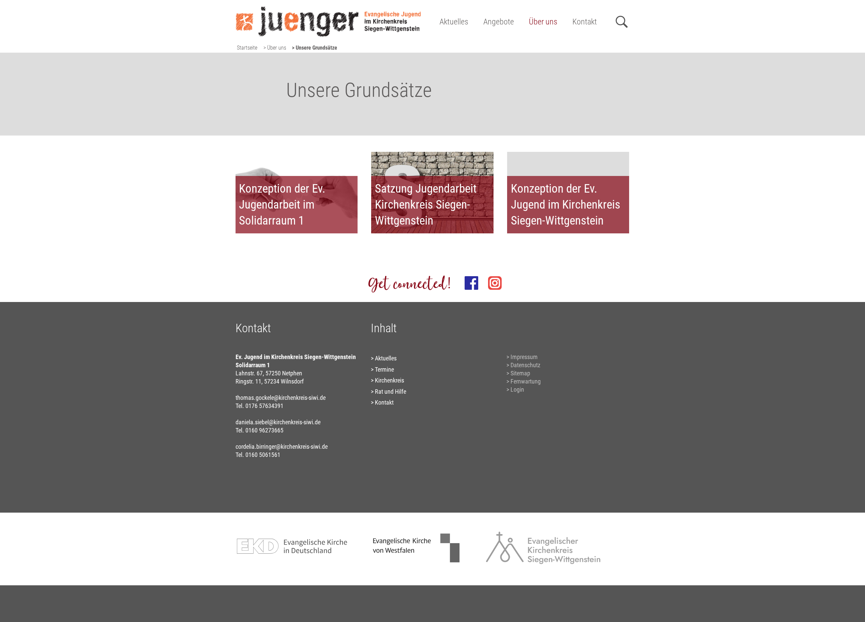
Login (517, 389)
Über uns (543, 21)
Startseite (247, 48)
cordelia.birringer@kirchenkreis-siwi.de (282, 446)
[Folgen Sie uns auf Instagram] (495, 283)
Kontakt (584, 21)
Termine (384, 369)
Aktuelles (453, 21)
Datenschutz (525, 365)
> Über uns (274, 48)
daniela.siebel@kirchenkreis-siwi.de (278, 422)
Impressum (524, 356)
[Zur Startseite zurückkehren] (328, 8)
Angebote (498, 21)
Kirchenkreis (389, 380)
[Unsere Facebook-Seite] (471, 283)
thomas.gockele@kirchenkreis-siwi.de (281, 397)
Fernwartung (526, 381)
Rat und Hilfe (390, 391)
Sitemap (520, 373)
